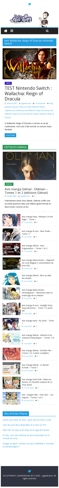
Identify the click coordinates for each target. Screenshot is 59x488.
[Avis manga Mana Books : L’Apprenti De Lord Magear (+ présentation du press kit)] (11, 259)
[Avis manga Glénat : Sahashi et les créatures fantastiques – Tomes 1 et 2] (11, 334)
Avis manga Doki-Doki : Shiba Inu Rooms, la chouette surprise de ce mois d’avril (37, 382)
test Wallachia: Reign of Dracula (37, 110)
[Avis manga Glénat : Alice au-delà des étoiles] (11, 274)
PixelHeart (20, 110)
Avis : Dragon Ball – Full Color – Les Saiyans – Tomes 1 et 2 (37, 396)
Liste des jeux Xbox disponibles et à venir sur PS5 (24, 425)
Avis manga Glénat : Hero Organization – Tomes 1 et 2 (34, 247)
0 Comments (40, 103)
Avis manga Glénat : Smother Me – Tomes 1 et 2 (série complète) (37, 351)
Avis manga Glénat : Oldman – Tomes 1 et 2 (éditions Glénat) (26, 191)
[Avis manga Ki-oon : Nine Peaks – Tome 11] (11, 230)
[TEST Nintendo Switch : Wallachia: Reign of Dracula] (29, 49)
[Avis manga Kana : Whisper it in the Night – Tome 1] (11, 215)
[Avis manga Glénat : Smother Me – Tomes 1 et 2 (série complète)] (11, 349)
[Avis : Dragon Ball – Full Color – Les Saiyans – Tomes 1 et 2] (11, 393)
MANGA (9, 184)
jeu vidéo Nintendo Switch (35, 107)
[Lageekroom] (29, 12)
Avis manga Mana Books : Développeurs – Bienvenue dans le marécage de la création (37, 293)
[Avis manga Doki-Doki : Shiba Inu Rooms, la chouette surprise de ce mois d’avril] (11, 378)
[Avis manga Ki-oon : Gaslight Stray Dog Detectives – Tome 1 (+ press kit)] (11, 304)
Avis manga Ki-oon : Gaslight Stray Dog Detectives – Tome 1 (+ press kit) (37, 308)
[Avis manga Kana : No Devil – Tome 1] (11, 319)
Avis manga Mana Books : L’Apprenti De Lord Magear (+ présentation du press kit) (38, 263)
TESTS (8, 83)
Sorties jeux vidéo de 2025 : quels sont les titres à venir (27, 419)
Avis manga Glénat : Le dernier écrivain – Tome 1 (35, 366)
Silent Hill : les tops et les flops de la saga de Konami (26, 430)
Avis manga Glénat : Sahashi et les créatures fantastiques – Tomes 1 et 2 (38, 338)
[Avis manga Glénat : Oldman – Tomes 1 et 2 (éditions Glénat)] (29, 153)
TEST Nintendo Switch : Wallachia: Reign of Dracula (28, 93)
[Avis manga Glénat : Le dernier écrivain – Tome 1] (11, 363)
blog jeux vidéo (17, 107)
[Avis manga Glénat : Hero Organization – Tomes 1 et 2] (11, 244)
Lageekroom (26, 103)
